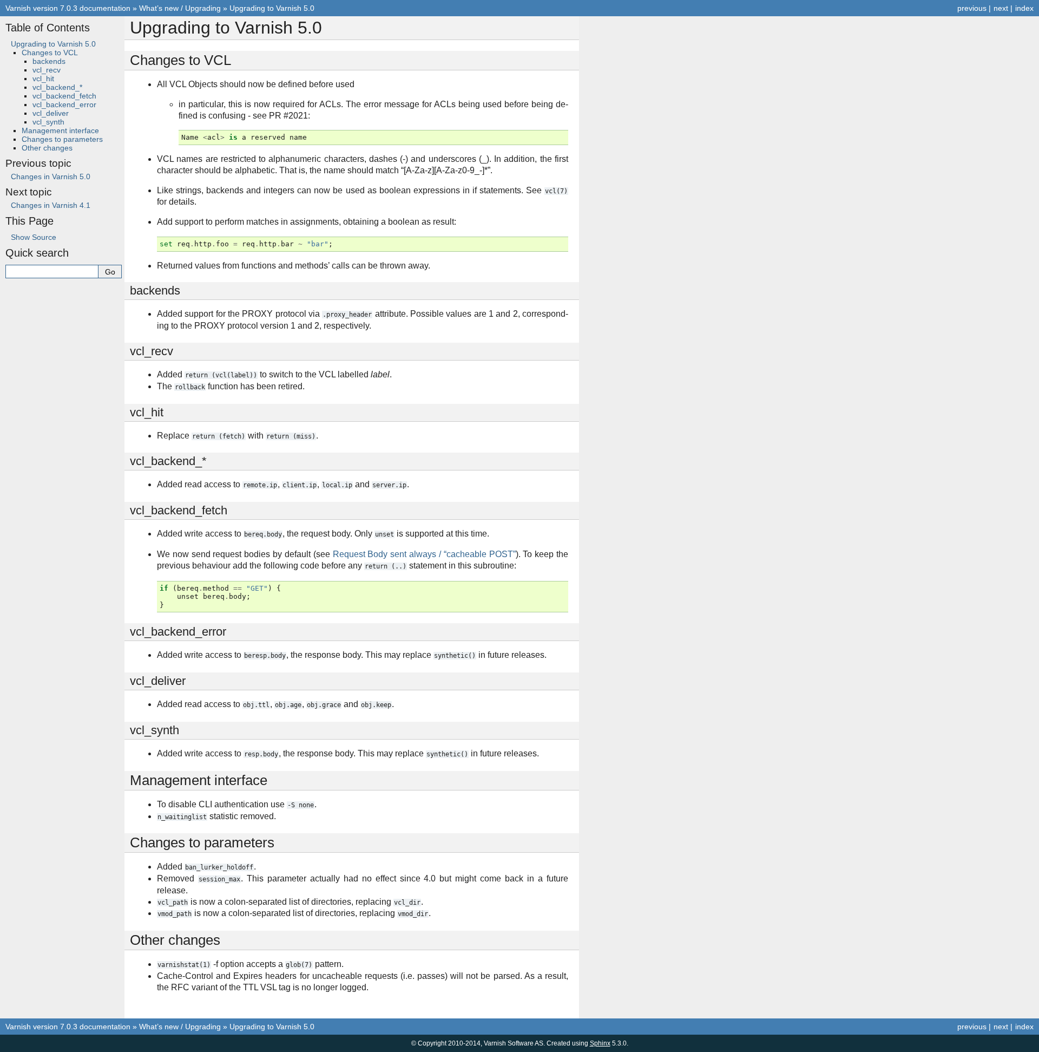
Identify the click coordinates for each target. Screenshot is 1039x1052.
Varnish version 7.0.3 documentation (67, 8)
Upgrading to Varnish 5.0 (271, 8)
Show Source (33, 237)
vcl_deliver (50, 113)
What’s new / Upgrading (180, 8)
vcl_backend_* (57, 87)
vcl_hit (43, 78)
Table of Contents (47, 28)
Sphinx (600, 1043)
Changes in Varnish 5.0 (50, 176)
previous (972, 8)
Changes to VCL (50, 52)
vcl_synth (48, 121)
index (1024, 8)
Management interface (60, 130)
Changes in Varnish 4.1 (50, 205)
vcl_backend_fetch (64, 96)
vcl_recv (46, 70)
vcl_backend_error (64, 104)
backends (48, 61)
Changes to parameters (62, 139)
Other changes (47, 147)
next (1001, 8)
